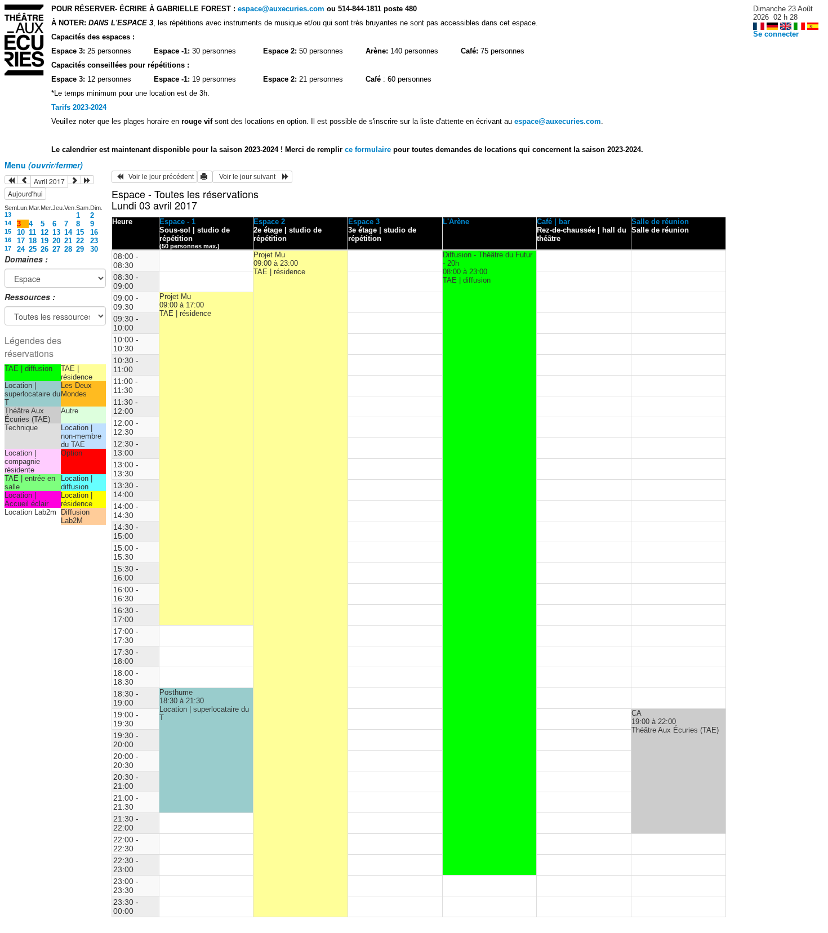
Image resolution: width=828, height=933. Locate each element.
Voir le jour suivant (249, 177)
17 (21, 240)
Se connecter (776, 34)
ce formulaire (369, 149)
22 (80, 240)
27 (56, 249)
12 (44, 232)
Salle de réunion (660, 221)
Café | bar (553, 221)
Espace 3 (364, 221)
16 (94, 232)
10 (21, 232)
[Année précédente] (11, 179)
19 (44, 240)
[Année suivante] (87, 179)
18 (33, 240)
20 (56, 240)
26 (44, 249)
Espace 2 (269, 221)
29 (80, 249)
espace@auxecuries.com (281, 9)
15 (8, 231)
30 (94, 249)
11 (32, 232)
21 (68, 240)
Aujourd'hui (25, 193)
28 (68, 249)
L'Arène (456, 221)
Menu (44, 165)
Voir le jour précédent (158, 177)
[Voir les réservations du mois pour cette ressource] (24, 179)
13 (8, 214)
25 (33, 249)
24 (21, 249)
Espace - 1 (177, 221)
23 (94, 240)
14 (8, 223)
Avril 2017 (49, 181)
